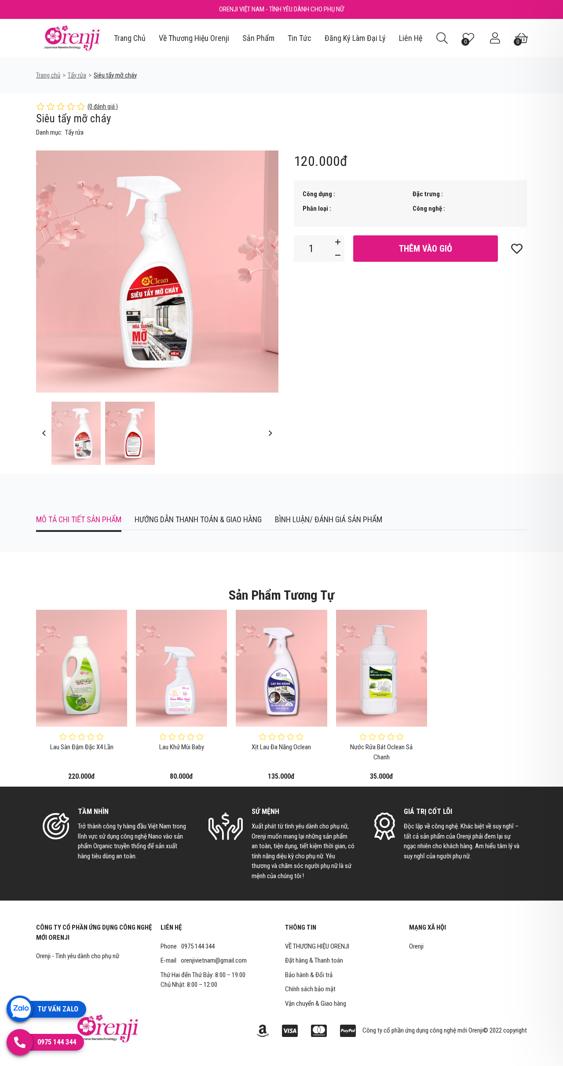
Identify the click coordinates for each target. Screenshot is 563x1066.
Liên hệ (410, 38)
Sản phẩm (258, 38)
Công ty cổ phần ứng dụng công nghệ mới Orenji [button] (94, 932)
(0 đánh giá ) (103, 106)
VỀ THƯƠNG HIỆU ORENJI (317, 946)
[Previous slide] (43, 433)
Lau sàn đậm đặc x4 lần (81, 747)
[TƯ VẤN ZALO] (20, 1009)
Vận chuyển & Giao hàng (315, 1003)
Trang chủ (130, 38)
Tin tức (299, 38)
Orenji (416, 946)
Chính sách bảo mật (310, 989)
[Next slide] (270, 433)
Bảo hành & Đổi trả (309, 975)
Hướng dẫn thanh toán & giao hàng (198, 519)
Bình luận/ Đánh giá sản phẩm (328, 519)
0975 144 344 (198, 946)
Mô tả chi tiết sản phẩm (78, 519)
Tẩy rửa (77, 75)
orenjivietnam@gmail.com (214, 960)
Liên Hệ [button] (171, 927)
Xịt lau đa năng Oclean (281, 747)
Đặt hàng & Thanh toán (314, 960)
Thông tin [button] (300, 927)
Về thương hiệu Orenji (194, 38)
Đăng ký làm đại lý (355, 38)
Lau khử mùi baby (181, 747)
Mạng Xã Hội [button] (427, 927)
